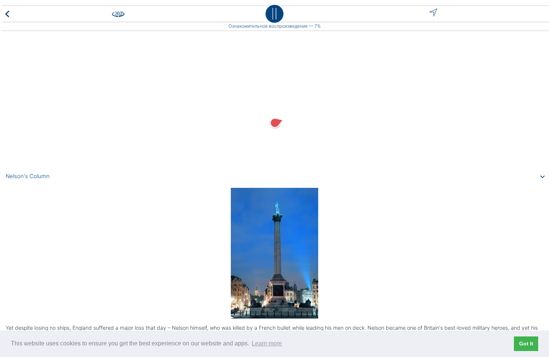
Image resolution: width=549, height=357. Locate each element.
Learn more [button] (267, 343)
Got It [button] (526, 344)
